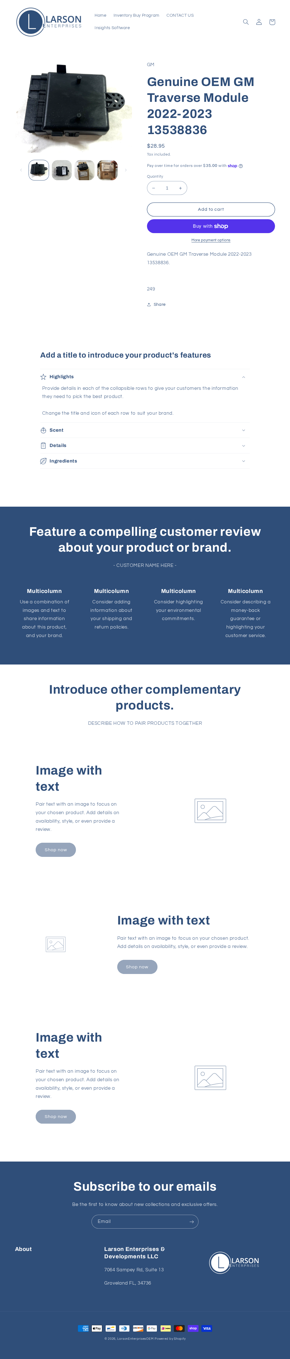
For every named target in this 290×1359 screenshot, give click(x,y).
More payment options (211, 240)
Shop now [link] (56, 850)
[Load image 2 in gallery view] (62, 170)
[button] (246, 22)
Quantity (155, 177)
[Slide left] (21, 170)
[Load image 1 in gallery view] (39, 170)
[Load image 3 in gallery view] (84, 170)
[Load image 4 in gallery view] (107, 170)
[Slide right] (126, 170)
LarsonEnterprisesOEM (135, 1338)
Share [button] (160, 304)
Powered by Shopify (170, 1338)
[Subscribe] (191, 1222)
